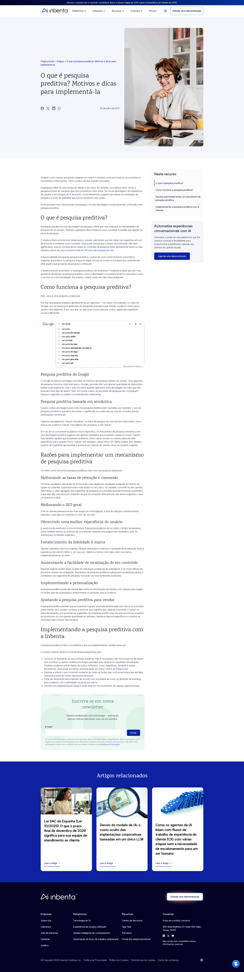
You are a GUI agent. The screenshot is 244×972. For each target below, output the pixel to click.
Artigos (60, 61)
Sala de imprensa (49, 933)
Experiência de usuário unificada (89, 926)
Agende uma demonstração (172, 256)
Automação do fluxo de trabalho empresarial (95, 939)
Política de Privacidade (110, 744)
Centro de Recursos (132, 920)
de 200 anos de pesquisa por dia (97, 250)
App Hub (126, 926)
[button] (80, 10)
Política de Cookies (118, 960)
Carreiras (45, 939)
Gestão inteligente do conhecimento (91, 933)
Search (63, 652)
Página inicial (47, 61)
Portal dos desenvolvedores (136, 939)
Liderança (46, 926)
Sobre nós (46, 920)
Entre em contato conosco (176, 920)
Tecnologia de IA (82, 920)
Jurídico (45, 945)
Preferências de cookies (143, 960)
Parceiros (127, 933)
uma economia (67, 250)
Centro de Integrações (116, 668)
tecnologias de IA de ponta (67, 194)
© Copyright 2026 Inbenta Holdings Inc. (61, 960)
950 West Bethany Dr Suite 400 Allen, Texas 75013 (182, 928)
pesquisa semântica (51, 411)
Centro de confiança (168, 960)
